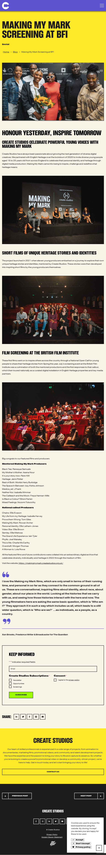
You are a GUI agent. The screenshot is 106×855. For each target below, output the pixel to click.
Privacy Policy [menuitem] (52, 835)
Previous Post (16, 796)
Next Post (91, 796)
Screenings (17, 687)
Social (5, 44)
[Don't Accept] (99, 848)
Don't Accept (83, 843)
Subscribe (21, 695)
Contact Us (53, 772)
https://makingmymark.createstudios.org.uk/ (40, 563)
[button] (102, 5)
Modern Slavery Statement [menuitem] (52, 837)
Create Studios (53, 811)
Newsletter (17, 680)
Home (6, 52)
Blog (15, 52)
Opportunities (18, 684)
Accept (79, 840)
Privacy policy (83, 847)
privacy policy (74, 680)
